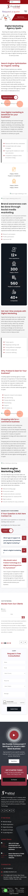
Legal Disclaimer (14, 893)
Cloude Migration (8, 832)
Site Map (11, 890)
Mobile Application (8, 824)
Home (3, 888)
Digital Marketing (8, 827)
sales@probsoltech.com (10, 872)
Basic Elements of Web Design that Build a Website (16, 856)
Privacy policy (20, 890)
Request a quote (7, 97)
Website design (7, 821)
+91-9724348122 (8, 868)
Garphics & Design (8, 830)
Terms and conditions (8, 892)
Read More (14, 761)
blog (16, 888)
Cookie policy (20, 892)
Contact (5, 531)
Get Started (14, 779)
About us (9, 888)
